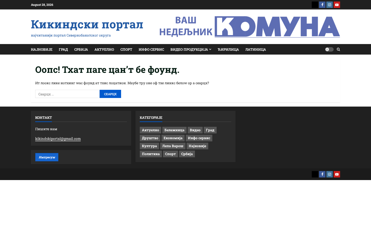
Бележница (174, 130)
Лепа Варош (172, 146)
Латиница (255, 49)
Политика (151, 153)
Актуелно (104, 49)
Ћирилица (228, 49)
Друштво (150, 138)
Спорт (126, 49)
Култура (149, 146)
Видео (195, 130)
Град (63, 49)
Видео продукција (189, 49)
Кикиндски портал (87, 23)
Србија (81, 49)
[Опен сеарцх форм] (338, 49)
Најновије (41, 49)
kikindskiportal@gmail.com (58, 138)
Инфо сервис (151, 49)
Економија (173, 138)
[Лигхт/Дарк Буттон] (329, 49)
